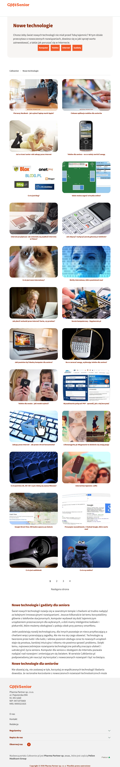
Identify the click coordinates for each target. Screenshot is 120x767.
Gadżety (77, 47)
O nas (12, 714)
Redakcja (14, 724)
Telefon (55, 47)
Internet (66, 47)
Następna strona (60, 589)
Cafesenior (14, 71)
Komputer (43, 47)
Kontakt (13, 719)
